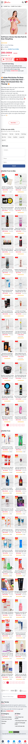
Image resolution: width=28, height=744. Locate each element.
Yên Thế (4, 137)
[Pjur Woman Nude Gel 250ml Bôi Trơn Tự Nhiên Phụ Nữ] (21, 324)
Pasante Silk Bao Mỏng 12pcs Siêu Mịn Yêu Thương (7, 292)
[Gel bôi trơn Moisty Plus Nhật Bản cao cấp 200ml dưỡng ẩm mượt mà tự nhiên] (7, 667)
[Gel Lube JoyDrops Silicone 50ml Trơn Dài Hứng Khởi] (7, 262)
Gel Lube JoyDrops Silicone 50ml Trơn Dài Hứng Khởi (7, 271)
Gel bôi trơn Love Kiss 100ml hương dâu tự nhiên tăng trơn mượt (7, 448)
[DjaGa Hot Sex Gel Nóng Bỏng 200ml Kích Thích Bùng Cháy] (7, 221)
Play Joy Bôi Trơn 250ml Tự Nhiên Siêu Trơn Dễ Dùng (20, 188)
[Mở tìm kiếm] (23, 2)
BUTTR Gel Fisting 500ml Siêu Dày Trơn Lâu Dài (7, 208)
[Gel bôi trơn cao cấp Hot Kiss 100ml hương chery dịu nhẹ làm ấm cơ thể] (7, 460)
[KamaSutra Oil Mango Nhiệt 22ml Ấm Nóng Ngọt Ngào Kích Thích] (7, 346)
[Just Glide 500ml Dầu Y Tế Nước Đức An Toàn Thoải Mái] (21, 283)
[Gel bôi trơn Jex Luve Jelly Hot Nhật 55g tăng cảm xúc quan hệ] (7, 522)
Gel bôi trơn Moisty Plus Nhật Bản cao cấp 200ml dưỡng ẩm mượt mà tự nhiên (7, 676)
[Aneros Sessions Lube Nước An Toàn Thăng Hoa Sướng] (21, 242)
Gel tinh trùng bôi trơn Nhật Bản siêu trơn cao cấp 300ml (20, 469)
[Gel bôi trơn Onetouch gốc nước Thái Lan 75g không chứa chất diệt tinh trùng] (21, 522)
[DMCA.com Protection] (14, 732)
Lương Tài (21, 137)
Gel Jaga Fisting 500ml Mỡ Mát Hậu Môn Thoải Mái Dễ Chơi (7, 397)
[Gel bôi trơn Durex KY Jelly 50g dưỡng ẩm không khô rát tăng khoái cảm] (21, 626)
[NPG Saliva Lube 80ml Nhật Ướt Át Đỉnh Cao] (7, 409)
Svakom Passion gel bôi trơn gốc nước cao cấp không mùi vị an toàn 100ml (7, 655)
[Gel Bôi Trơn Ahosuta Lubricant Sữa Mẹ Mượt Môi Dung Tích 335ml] (21, 646)
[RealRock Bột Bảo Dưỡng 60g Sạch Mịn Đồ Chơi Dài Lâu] (21, 262)
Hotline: (7, 711)
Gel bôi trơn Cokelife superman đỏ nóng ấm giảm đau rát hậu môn (20, 489)
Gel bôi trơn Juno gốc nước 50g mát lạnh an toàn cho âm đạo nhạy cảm (7, 552)
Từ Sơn (9, 137)
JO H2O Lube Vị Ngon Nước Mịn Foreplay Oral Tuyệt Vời (20, 312)
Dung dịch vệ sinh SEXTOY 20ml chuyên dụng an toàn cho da (7, 572)
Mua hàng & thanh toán (21, 720)
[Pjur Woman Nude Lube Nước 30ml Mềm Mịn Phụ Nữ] (21, 368)
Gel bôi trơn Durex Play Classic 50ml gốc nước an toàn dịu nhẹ (20, 552)
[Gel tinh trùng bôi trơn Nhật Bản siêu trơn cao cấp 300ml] (21, 460)
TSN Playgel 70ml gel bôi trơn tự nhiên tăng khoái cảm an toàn (7, 614)
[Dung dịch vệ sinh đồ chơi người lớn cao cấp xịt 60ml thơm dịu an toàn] (21, 605)
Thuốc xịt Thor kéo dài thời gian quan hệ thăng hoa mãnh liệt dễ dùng (20, 676)
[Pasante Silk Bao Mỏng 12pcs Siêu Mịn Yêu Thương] (7, 283)
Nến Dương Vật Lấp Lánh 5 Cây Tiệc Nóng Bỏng (7, 249)
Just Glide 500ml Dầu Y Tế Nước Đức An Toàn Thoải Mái (20, 292)
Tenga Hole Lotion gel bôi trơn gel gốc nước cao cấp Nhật (7, 593)
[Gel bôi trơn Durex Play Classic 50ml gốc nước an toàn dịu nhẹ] (21, 543)
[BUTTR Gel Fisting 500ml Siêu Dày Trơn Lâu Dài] (7, 200)
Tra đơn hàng (21, 696)
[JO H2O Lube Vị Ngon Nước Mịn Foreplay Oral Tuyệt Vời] (21, 304)
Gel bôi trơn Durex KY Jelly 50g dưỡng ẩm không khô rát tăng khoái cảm (21, 635)
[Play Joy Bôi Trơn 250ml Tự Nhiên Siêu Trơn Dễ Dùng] (21, 180)
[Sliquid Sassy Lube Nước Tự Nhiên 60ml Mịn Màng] (21, 409)
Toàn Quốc (4, 134)
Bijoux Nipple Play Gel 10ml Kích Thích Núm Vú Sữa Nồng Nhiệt (20, 355)
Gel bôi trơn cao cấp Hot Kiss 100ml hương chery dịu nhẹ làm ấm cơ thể (7, 469)
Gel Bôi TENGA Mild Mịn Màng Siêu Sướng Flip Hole (7, 333)
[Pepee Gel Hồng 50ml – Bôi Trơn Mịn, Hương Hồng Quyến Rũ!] (21, 221)
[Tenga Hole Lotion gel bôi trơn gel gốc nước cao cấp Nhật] (7, 584)
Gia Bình (15, 137)
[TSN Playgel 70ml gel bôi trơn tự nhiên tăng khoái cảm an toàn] (7, 605)
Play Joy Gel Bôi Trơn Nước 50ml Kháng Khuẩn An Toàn (7, 312)
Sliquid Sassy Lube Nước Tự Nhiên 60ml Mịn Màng (21, 417)
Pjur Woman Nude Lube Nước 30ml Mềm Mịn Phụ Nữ (21, 377)
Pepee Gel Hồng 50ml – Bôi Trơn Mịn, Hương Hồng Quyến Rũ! (20, 230)
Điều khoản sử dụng (6, 717)
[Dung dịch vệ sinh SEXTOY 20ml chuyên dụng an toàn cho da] (7, 563)
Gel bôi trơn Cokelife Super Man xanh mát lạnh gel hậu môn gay (7, 489)
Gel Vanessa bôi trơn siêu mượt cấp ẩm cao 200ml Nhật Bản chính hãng (7, 510)
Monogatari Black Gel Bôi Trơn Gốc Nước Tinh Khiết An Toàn (21, 593)
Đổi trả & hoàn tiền (20, 726)
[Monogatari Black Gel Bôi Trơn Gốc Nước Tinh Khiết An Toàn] (21, 584)
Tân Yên (11, 134)
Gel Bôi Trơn (6, 431)
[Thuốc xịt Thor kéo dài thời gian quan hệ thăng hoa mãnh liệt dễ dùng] (21, 667)
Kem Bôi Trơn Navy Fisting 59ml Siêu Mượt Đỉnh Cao (7, 376)
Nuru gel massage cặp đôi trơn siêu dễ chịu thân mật (21, 209)
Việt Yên (17, 134)
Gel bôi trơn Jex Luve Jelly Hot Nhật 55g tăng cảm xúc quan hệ (7, 531)
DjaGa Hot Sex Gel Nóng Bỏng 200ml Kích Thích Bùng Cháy (7, 230)
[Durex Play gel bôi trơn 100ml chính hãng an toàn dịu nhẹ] (21, 563)
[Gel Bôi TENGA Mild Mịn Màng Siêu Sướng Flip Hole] (7, 324)
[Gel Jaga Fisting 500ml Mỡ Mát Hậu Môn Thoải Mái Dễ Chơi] (7, 389)
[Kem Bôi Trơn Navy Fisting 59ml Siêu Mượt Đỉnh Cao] (7, 368)
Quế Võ (3, 140)
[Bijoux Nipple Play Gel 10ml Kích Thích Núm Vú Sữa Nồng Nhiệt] (21, 346)
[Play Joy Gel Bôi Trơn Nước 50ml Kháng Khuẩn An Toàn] (7, 304)
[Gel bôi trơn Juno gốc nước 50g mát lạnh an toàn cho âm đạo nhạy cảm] (7, 543)
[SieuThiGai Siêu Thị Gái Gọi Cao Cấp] (8, 2)
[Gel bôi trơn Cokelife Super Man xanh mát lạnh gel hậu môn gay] (7, 481)
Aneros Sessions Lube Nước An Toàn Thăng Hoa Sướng (20, 250)
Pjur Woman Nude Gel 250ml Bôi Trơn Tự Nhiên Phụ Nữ (21, 333)
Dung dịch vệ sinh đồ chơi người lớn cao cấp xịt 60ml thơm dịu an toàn (21, 614)
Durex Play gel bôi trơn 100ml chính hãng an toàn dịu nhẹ (20, 572)
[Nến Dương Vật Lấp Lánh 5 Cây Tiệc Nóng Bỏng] (7, 242)
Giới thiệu (4, 721)
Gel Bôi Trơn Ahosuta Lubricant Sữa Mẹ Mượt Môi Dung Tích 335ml (20, 655)
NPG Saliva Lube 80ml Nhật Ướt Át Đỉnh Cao (7, 417)
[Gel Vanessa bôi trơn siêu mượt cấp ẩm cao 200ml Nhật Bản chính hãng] (7, 501)
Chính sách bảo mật (7, 719)
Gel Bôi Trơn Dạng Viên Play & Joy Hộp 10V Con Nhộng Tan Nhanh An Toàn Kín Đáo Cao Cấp (7, 189)
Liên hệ (3, 723)
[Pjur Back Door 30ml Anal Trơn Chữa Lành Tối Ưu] (21, 389)
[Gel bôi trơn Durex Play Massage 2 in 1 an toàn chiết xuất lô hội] (21, 439)
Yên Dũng (23, 134)
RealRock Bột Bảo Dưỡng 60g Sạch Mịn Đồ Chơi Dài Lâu (21, 271)
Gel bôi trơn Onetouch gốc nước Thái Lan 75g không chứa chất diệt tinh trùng (21, 531)
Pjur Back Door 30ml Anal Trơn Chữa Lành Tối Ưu (20, 396)
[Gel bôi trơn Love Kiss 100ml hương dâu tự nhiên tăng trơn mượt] (7, 439)
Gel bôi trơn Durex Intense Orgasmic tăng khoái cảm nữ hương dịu (20, 510)
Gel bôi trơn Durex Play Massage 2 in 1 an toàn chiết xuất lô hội (20, 448)
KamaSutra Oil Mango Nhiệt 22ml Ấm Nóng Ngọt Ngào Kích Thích (7, 355)
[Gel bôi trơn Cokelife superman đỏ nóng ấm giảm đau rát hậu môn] (21, 481)
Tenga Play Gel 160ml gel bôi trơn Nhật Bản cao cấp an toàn (7, 634)
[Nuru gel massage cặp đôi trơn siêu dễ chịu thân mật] (21, 200)
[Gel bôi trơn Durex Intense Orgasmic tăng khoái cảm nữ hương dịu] (21, 501)
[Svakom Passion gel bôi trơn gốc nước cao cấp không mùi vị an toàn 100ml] (7, 646)
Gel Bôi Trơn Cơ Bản (13, 49)
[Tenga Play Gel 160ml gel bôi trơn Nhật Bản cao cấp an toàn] (7, 626)
